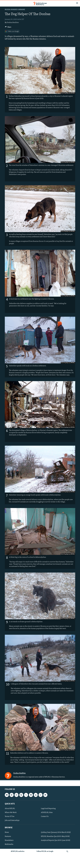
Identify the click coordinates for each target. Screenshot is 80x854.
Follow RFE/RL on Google (45, 851)
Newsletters (9, 840)
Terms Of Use (9, 816)
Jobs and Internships (12, 820)
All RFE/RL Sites (47, 812)
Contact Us (45, 816)
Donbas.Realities (13, 22)
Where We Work (11, 812)
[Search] (67, 851)
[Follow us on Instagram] (16, 795)
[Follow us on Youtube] (7, 795)
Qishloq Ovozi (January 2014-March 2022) (56, 832)
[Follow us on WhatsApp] (40, 795)
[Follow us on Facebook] (31, 795)
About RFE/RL (10, 808)
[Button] (8, 28)
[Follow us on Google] (21, 795)
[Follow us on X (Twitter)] (26, 795)
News (7, 832)
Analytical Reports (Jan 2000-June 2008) (55, 840)
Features (8, 836)
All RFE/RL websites (17, 851)
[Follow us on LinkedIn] (36, 795)
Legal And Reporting (48, 808)
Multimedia (9, 844)
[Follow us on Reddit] (12, 795)
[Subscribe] (45, 795)
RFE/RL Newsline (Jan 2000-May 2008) (55, 836)
